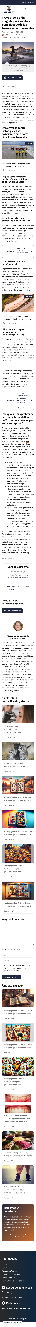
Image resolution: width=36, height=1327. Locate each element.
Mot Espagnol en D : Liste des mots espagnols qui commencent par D (18, 904)
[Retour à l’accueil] (9, 9)
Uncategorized (10, 559)
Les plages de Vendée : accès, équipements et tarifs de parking (17, 317)
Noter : (4, 949)
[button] (26, 9)
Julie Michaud (20, 638)
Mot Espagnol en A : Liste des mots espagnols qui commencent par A (18, 798)
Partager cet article (13, 77)
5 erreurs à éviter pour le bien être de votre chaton (14, 764)
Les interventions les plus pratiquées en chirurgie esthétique (12, 729)
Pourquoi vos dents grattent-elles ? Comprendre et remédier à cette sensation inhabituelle (17, 1119)
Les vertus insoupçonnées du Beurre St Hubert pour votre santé (18, 1154)
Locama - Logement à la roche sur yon (16, 1308)
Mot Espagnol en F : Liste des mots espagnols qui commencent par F (18, 1046)
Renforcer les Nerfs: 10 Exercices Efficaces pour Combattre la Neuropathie (14, 1190)
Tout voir (7, 1292)
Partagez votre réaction (11, 1322)
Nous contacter (8, 1264)
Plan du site (6, 1268)
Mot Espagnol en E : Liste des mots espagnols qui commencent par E (18, 1012)
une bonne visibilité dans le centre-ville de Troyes (16, 444)
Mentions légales (8, 1277)
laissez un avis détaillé (21, 578)
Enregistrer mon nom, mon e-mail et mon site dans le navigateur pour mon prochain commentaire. (19, 968)
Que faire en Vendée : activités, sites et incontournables (16, 164)
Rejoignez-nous (28, 2)
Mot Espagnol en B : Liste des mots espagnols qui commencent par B (18, 833)
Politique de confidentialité (12, 1274)
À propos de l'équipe (9, 1271)
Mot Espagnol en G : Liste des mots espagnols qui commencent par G (14, 1082)
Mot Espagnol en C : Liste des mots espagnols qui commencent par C (14, 869)
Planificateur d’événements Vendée (15, 1281)
